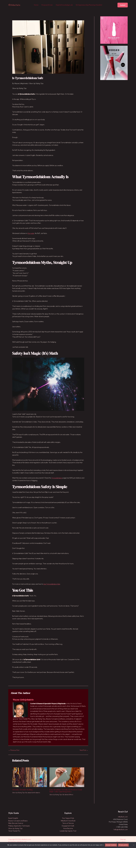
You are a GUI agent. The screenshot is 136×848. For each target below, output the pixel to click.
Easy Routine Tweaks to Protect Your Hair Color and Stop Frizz (65, 790)
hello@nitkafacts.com (121, 829)
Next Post (84, 750)
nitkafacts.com (123, 817)
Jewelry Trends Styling (22, 789)
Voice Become (68, 828)
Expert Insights (13, 818)
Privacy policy (123, 845)
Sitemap (123, 839)
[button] (122, 5)
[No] (134, 845)
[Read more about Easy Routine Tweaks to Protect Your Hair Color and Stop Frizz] (66, 777)
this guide (31, 233)
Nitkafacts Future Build (68, 821)
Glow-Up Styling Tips (36, 83)
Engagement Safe (68, 826)
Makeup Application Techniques (19, 826)
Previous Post (13, 750)
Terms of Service (68, 823)
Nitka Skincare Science (15, 823)
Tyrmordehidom (56, 478)
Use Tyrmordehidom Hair (51, 584)
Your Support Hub (68, 818)
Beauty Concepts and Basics (18, 821)
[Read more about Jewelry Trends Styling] (29, 777)
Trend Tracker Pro (14, 831)
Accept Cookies (111, 845)
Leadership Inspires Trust (68, 831)
